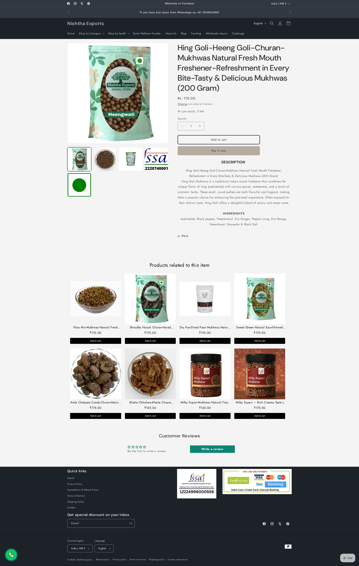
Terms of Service (76, 495)
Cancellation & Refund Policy (82, 490)
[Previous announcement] (69, 12)
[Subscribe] (130, 523)
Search (71, 478)
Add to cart (95, 341)
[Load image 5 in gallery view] (79, 185)
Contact (71, 507)
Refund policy (103, 559)
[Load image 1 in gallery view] (79, 159)
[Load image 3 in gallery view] (131, 159)
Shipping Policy (75, 501)
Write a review (212, 449)
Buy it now (219, 151)
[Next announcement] (290, 12)
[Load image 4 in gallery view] (156, 159)
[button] (91, 33)
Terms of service (138, 559)
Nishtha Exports (84, 559)
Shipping (182, 104)
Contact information (178, 559)
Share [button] (184, 236)
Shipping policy (157, 559)
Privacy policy (120, 559)
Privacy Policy (74, 484)
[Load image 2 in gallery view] (105, 159)
